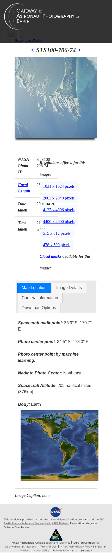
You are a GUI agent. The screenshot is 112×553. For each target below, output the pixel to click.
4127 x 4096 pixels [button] (58, 210)
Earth (29, 404)
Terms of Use (48, 546)
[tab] (34, 288)
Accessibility (41, 550)
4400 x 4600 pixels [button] (58, 221)
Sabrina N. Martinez (58, 542)
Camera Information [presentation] (40, 298)
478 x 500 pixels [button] (56, 245)
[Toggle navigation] (11, 36)
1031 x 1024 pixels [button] (58, 186)
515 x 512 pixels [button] (56, 233)
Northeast (49, 373)
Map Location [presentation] (34, 287)
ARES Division (60, 523)
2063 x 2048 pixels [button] (58, 198)
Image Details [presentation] (69, 287)
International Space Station (60, 519)
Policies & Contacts (65, 550)
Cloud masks (50, 256)
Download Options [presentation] (39, 307)
